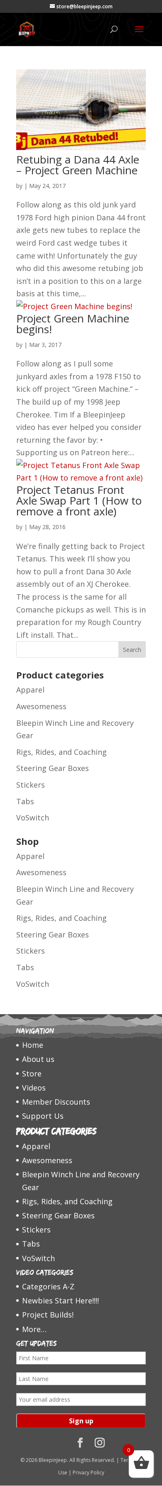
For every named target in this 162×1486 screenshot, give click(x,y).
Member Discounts (56, 1102)
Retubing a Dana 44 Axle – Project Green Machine (77, 165)
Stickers (30, 785)
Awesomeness (41, 706)
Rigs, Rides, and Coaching (61, 752)
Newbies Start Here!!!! (60, 1300)
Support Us (43, 1116)
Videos (34, 1088)
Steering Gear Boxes (52, 768)
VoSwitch (32, 817)
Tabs (25, 801)
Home (32, 1045)
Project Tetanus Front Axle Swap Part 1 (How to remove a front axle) (79, 500)
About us (38, 1059)
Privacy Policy (88, 1472)
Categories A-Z (48, 1286)
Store (32, 1074)
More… (34, 1329)
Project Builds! (48, 1315)
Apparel (30, 690)
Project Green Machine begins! (72, 324)
